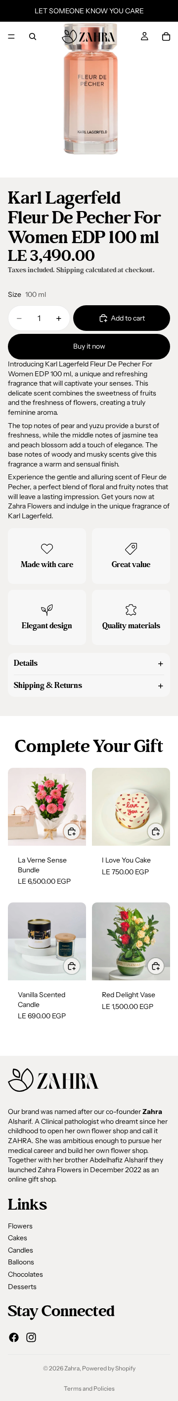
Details (26, 663)
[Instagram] (31, 1337)
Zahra (72, 1368)
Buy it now (89, 346)
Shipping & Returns (48, 685)
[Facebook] (14, 1337)
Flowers (20, 1225)
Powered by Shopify (108, 1368)
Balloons (21, 1261)
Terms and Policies (89, 1388)
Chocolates (25, 1274)
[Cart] (166, 36)
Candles (20, 1250)
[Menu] (11, 36)
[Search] (33, 36)
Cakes (17, 1237)
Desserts (22, 1286)
